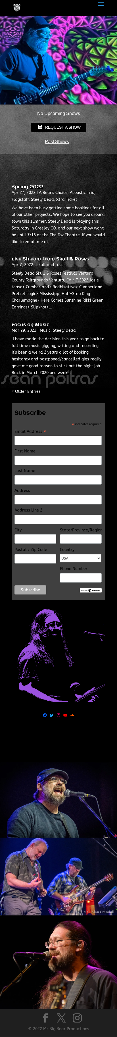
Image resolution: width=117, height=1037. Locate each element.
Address (22, 490)
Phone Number (73, 568)
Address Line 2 (28, 510)
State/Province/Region (81, 530)
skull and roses (51, 264)
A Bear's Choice (53, 192)
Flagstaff (20, 199)
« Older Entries (26, 391)
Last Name (24, 470)
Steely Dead (42, 199)
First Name (24, 451)
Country (67, 549)
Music (45, 330)
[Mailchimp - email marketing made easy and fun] (91, 591)
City (18, 530)
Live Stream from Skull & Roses (50, 259)
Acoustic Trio (82, 192)
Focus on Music (30, 324)
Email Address (30, 432)
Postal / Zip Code (30, 549)
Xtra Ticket (66, 199)
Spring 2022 (27, 187)
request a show (63, 127)
